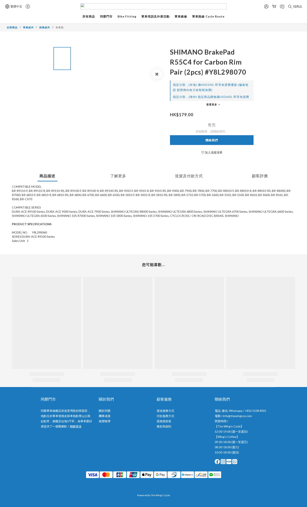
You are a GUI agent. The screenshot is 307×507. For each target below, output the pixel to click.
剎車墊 (60, 27)
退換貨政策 (164, 421)
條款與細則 (164, 426)
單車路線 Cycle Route (208, 16)
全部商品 (12, 27)
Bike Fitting (127, 16)
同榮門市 (106, 16)
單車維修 (181, 16)
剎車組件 (44, 27)
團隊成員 (104, 416)
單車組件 (28, 27)
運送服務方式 (165, 410)
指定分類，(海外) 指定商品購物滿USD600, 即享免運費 (211, 97)
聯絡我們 (212, 140)
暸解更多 (76, 426)
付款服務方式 (165, 416)
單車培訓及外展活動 (155, 16)
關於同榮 (104, 410)
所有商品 (88, 16)
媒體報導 (104, 421)
